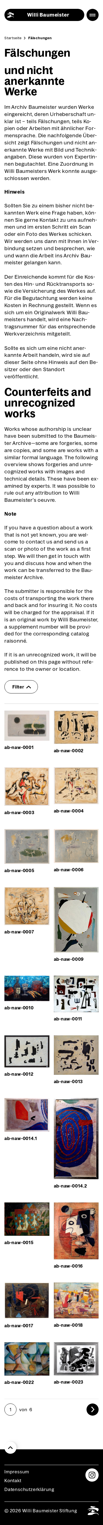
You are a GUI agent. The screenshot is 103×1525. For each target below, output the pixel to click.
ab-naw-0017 (19, 1325)
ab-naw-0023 (69, 1382)
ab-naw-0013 (68, 1081)
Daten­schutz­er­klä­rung (29, 1489)
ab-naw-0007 (19, 932)
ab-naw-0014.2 (70, 1186)
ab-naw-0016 (68, 1266)
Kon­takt (12, 1480)
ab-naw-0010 (19, 1007)
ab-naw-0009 (69, 959)
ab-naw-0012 (19, 1074)
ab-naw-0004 (69, 811)
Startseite (13, 38)
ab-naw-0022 (19, 1382)
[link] (93, 1409)
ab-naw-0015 (19, 1242)
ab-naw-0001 (19, 747)
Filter (18, 687)
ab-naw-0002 (69, 750)
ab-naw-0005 (19, 870)
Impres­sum (16, 1471)
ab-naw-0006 (69, 869)
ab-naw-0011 (68, 1019)
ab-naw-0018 (68, 1325)
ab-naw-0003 (19, 812)
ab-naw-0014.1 (20, 1138)
